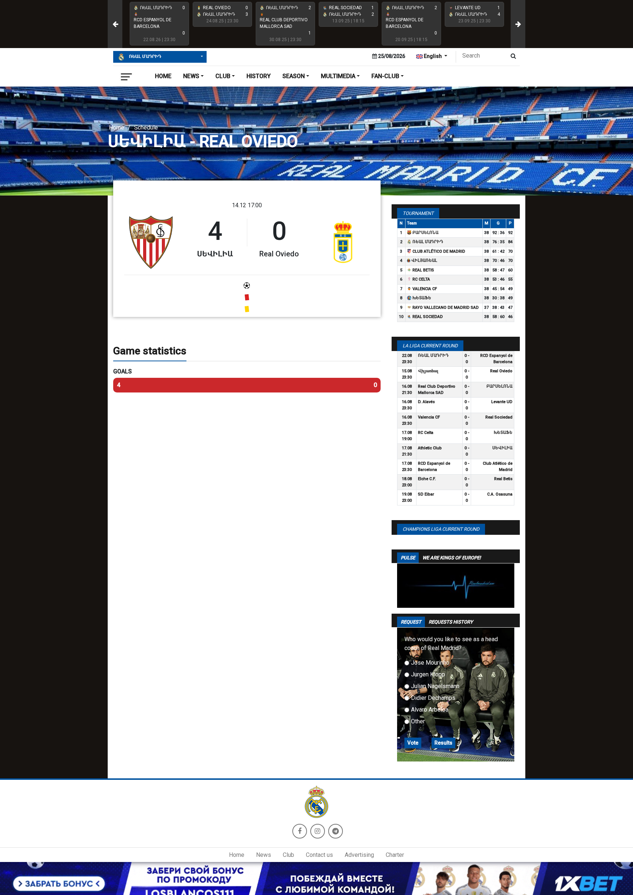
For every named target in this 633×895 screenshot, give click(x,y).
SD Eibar (426, 494)
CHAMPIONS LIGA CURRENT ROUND (441, 529)
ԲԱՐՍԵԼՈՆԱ (424, 232)
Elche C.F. (427, 478)
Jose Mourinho (430, 662)
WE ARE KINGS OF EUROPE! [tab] (451, 557)
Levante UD (501, 401)
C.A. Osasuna (499, 494)
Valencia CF (424, 288)
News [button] (191, 76)
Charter (395, 854)
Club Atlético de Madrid (438, 251)
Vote (412, 743)
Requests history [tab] (451, 622)
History (259, 76)
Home (163, 76)
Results (443, 743)
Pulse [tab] (408, 557)
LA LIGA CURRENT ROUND (430, 345)
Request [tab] (411, 622)
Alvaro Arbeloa (429, 709)
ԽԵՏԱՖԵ (421, 298)
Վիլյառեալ (423, 260)
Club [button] (222, 76)
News (263, 854)
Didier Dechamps (433, 697)
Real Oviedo (501, 371)
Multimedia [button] (338, 76)
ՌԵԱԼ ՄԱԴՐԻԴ (144, 56)
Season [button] (293, 76)
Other (418, 721)
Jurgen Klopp (428, 674)
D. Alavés (426, 401)
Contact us (319, 854)
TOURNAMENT (418, 213)
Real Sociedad (427, 316)
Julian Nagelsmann (435, 686)
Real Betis (422, 270)
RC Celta (420, 279)
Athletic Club (430, 448)
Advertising (359, 854)
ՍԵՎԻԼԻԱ (502, 448)
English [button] (433, 56)
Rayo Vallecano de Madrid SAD (445, 307)
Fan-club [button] (385, 76)
